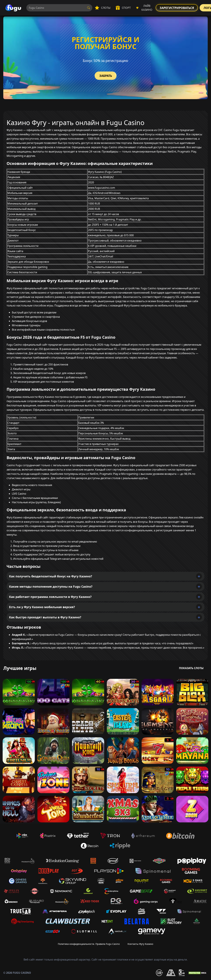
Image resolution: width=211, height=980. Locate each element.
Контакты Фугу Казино (140, 943)
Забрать (105, 76)
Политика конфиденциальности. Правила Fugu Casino (89, 943)
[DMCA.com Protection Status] (198, 973)
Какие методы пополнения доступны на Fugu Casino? (50, 586)
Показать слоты (191, 668)
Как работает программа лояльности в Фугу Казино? (50, 597)
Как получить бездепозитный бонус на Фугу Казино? (50, 576)
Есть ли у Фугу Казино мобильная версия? (42, 607)
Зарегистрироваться (177, 8)
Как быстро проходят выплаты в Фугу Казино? (45, 617)
